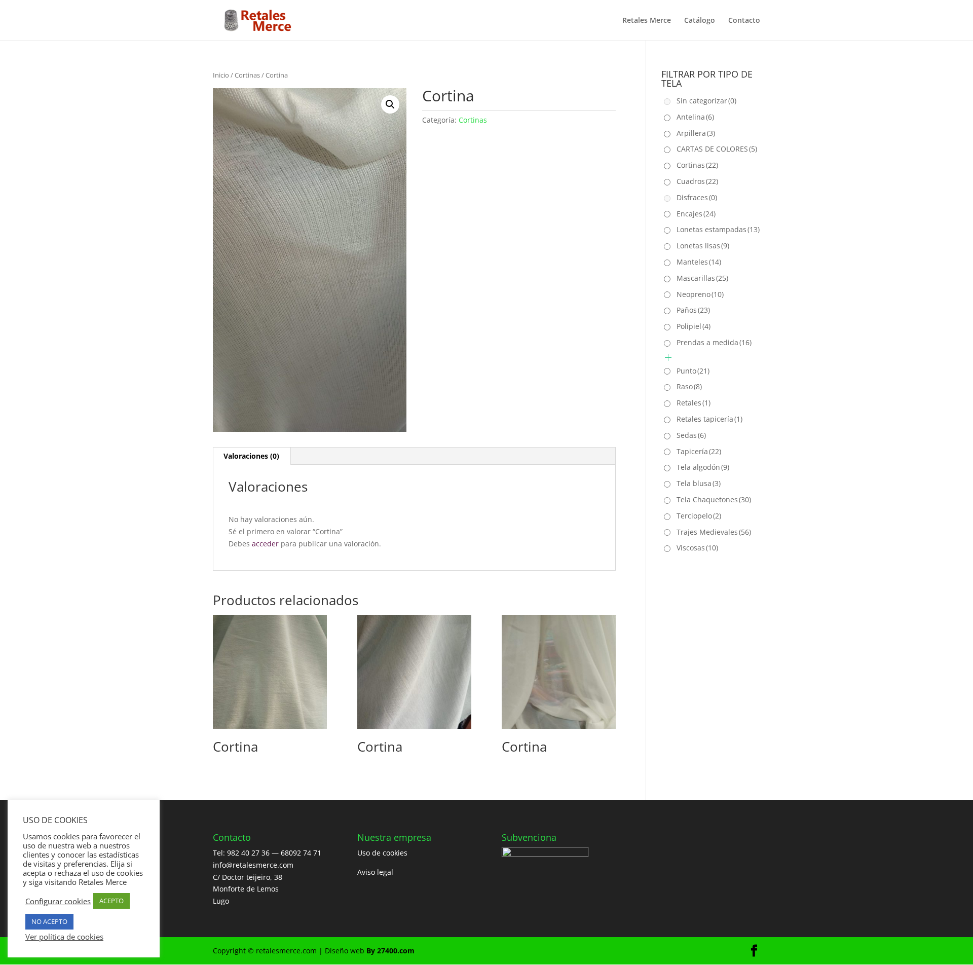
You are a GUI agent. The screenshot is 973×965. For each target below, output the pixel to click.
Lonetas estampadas (718, 229)
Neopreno (700, 294)
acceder (265, 543)
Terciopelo (699, 516)
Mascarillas (702, 278)
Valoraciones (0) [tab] (251, 456)
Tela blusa (699, 483)
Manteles (699, 262)
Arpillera (696, 133)
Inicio (221, 75)
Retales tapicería (709, 419)
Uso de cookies (382, 853)
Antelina (695, 117)
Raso (689, 386)
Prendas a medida (714, 342)
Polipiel (693, 326)
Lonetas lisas (703, 245)
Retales (693, 402)
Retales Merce (646, 21)
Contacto (744, 21)
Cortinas (247, 75)
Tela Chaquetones (714, 499)
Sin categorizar (706, 100)
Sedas (691, 435)
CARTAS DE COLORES (717, 149)
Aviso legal (375, 872)
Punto (693, 371)
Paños (693, 310)
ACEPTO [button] (111, 900)
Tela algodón (703, 467)
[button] (390, 104)
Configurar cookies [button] (58, 901)
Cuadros (697, 181)
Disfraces (697, 197)
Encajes (696, 213)
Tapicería (699, 451)
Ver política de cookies (64, 936)
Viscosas (697, 547)
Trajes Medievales (714, 532)
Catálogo (699, 21)
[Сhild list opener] (668, 357)
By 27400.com (390, 950)
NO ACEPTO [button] (49, 921)
